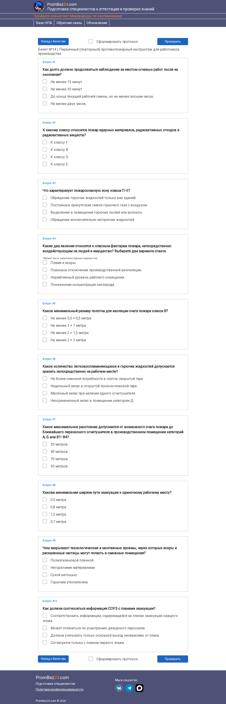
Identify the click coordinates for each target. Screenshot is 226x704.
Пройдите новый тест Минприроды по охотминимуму (78, 16)
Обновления (97, 23)
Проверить (173, 41)
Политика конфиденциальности (59, 689)
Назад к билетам (53, 41)
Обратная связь (69, 23)
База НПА (44, 23)
